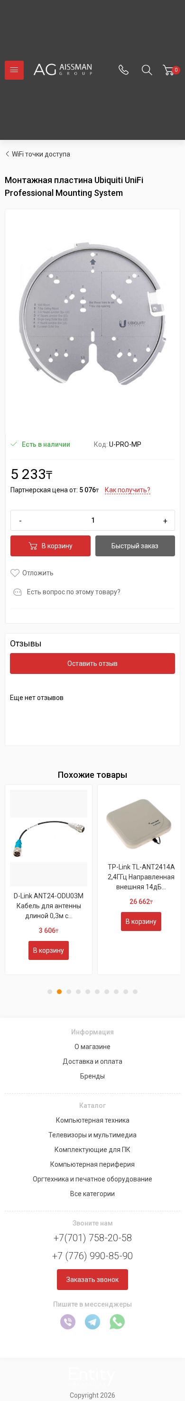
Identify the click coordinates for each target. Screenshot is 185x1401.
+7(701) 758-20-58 (93, 1238)
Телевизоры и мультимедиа (92, 1135)
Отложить (38, 573)
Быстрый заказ (134, 546)
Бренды (92, 1076)
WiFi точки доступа (41, 154)
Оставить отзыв (92, 663)
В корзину (57, 546)
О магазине (92, 1047)
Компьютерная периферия (92, 1164)
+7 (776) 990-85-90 (92, 1256)
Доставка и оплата (92, 1061)
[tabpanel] (48, 879)
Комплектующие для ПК (92, 1149)
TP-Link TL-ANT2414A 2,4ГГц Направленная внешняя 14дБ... (141, 877)
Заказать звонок (92, 1279)
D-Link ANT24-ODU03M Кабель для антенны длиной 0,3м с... (48, 906)
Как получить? (127, 490)
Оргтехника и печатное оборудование (92, 1179)
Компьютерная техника (93, 1120)
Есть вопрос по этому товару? (73, 592)
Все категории (92, 1194)
